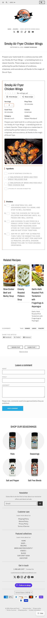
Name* (4, 368)
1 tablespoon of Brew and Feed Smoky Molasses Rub (22, 178)
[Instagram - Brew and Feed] (21, 31)
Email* (4, 377)
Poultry (41, 328)
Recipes (15, 29)
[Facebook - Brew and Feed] (18, 31)
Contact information (35, 610)
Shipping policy (22, 610)
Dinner (27, 328)
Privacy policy (37, 608)
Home (9, 29)
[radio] (5, 93)
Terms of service (11, 610)
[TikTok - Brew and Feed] (25, 31)
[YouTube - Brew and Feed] (32, 31)
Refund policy (27, 608)
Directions (9, 201)
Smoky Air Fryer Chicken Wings (14, 87)
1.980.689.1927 (18, 569)
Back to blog (23, 352)
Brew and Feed (14, 608)
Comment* (6, 385)
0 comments (6, 328)
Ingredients (10, 168)
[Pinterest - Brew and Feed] (29, 31)
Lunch (34, 328)
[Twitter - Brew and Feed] (14, 31)
